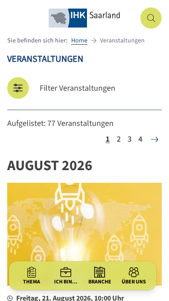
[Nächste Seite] (154, 139)
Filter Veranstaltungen (77, 88)
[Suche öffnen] (151, 18)
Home (79, 40)
